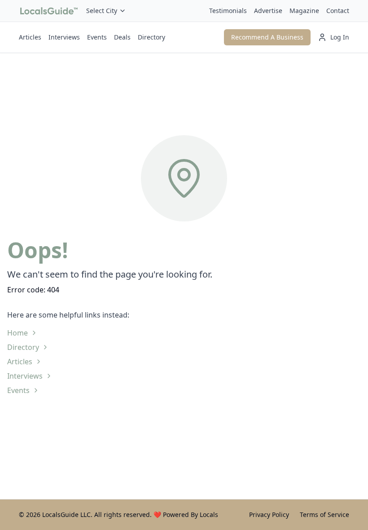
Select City (101, 10)
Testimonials (228, 10)
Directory (151, 37)
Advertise (268, 10)
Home (17, 333)
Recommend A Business (267, 37)
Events (97, 37)
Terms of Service (324, 514)
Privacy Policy (269, 514)
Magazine (304, 10)
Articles (30, 37)
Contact (337, 10)
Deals (122, 37)
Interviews (64, 37)
